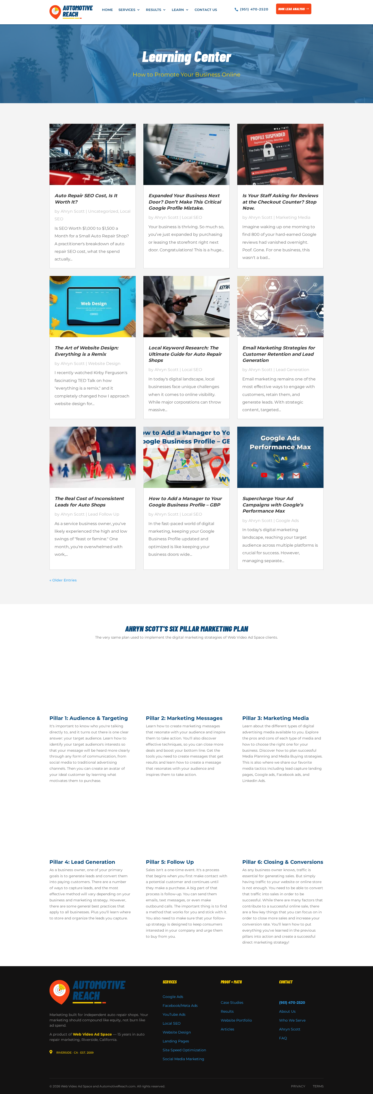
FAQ (283, 1038)
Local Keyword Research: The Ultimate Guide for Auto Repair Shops (185, 354)
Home (107, 10)
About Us (287, 1011)
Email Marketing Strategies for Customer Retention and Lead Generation (278, 354)
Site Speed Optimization (184, 1050)
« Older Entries (63, 580)
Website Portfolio (236, 1020)
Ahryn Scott (73, 211)
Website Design (104, 363)
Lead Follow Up (103, 514)
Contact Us (206, 10)
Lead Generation (292, 369)
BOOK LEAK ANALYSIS (291, 9)
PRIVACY (298, 1086)
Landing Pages (176, 1041)
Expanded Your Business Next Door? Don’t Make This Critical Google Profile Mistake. (184, 202)
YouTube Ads (174, 1014)
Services (126, 10)
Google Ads (287, 520)
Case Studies (232, 1002)
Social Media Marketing (183, 1059)
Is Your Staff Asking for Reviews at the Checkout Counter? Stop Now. (280, 202)
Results (153, 10)
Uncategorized (103, 211)
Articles (227, 1029)
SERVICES (170, 981)
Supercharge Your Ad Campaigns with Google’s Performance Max (272, 505)
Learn (178, 10)
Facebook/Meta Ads (180, 1005)
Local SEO (192, 217)
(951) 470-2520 (254, 9)
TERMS (318, 1086)
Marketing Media (293, 217)
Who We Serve (292, 1020)
